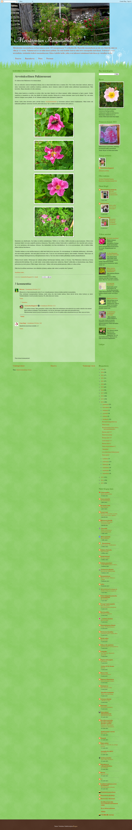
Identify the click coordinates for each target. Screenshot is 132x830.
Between (22, 289)
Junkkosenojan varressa (108, 732)
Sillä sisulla (104, 733)
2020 (102, 384)
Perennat (49, 58)
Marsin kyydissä (105, 218)
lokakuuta (105, 410)
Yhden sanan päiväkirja (107, 694)
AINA (102, 584)
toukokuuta (106, 461)
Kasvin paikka (105, 612)
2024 (102, 372)
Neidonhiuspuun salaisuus (108, 787)
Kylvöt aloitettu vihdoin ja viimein (108, 578)
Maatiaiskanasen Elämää (108, 625)
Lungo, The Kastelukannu (108, 627)
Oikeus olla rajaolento (107, 645)
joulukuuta (106, 404)
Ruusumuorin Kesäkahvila (108, 190)
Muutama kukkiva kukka (107, 681)
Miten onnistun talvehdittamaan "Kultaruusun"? (111, 269)
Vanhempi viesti (89, 365)
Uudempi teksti (18, 365)
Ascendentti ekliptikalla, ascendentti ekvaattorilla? (113, 221)
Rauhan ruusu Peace (112, 298)
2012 (102, 480)
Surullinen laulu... (20, 272)
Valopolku (104, 651)
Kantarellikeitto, (105, 538)
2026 (102, 369)
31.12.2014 (104, 753)
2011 (102, 483)
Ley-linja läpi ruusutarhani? (110, 284)
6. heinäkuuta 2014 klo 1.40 (34, 323)
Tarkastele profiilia (104, 171)
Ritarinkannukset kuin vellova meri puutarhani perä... (110, 428)
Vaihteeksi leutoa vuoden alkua (109, 633)
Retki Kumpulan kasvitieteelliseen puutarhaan (108, 606)
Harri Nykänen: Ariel (106, 687)
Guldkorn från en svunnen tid (108, 591)
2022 (102, 378)
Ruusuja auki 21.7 (107, 432)
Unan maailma (105, 492)
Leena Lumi (104, 512)
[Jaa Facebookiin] (48, 277)
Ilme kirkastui (104, 507)
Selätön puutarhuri (106, 563)
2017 (102, 393)
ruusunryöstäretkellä (51, 101)
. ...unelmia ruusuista (107, 619)
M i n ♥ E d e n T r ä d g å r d (109, 589)
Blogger (75, 826)
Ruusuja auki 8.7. (106, 443)
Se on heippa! (104, 767)
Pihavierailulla (105, 551)
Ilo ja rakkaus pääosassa (108, 808)
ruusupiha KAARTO (107, 751)
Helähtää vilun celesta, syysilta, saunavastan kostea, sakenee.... (109, 514)
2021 (102, 381)
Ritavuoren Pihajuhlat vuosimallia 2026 (106, 522)
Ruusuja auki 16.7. (107, 438)
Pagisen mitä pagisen (107, 660)
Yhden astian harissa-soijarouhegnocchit (106, 531)
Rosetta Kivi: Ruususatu (108, 799)
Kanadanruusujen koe (111, 181)
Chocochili (104, 529)
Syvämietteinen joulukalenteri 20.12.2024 (111, 313)
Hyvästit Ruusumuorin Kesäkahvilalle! (113, 192)
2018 (102, 390)
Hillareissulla (105, 425)
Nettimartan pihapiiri (107, 570)
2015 (102, 399)
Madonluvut (104, 686)
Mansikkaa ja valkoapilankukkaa (106, 765)
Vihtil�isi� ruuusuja (107, 815)
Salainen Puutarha (106, 550)
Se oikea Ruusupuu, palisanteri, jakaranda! (113, 254)
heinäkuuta (106, 419)
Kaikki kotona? (105, 556)
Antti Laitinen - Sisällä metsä (108, 545)
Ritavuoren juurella (106, 520)
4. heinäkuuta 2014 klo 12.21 (48, 306)
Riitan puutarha (105, 537)
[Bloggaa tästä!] (45, 277)
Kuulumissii (104, 661)
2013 (102, 477)
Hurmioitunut (105, 543)
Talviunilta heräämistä (107, 707)
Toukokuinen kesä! (106, 674)
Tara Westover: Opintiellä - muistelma (108, 654)
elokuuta (105, 416)
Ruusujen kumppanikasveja (109, 422)
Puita (40, 58)
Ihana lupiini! (105, 455)
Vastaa (21, 298)
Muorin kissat (105, 204)
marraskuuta (106, 407)
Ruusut (103, 773)
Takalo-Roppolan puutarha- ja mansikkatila (109, 596)
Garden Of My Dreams (107, 666)
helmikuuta (106, 470)
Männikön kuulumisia (107, 692)
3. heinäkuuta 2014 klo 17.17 (32, 289)
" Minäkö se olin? (105, 700)
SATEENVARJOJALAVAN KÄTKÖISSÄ (109, 785)
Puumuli (103, 738)
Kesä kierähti (104, 640)
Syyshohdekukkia (105, 500)
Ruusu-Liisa (104, 673)
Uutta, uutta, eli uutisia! (107, 759)
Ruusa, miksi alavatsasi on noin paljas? (112, 206)
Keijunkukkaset (105, 576)
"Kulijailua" (105, 449)
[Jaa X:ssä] (47, 277)
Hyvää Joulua (104, 599)
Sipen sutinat (105, 743)
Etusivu (18, 58)
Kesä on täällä (104, 620)
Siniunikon (104, 706)
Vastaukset (24, 302)
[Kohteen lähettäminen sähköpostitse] (43, 277)
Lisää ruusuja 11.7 (107, 440)
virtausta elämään (106, 699)
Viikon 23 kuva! (111, 328)
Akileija (103, 811)
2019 (102, 387)
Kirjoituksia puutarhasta (108, 792)
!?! (102, 779)
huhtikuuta (106, 464)
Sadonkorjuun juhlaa (106, 715)
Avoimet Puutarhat (104, 179)
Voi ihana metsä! (105, 558)
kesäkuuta (105, 458)
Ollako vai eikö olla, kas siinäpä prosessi (109, 745)
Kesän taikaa (104, 638)
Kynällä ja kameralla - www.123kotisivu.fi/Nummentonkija (109, 803)
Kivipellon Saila (105, 506)
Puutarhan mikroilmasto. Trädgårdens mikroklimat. (107, 725)
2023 (102, 375)
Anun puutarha (105, 499)
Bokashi (103, 668)
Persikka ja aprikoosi (106, 614)
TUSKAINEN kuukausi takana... (109, 564)
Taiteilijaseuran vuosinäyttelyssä (109, 646)
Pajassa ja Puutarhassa (107, 679)
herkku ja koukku (106, 758)
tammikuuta (106, 473)
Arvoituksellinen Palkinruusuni (110, 452)
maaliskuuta (106, 467)
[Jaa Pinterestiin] (50, 277)
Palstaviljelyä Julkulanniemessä (106, 713)
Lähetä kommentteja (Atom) (24, 370)
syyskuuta (105, 413)
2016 (102, 396)
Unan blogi (23, 323)
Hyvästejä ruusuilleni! (113, 238)
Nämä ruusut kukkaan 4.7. (109, 446)
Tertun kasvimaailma (107, 632)
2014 (102, 402)
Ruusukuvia (29, 58)
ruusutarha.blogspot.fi (30, 306)
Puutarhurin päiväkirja (108, 795)
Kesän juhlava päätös (106, 494)
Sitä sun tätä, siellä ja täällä (108, 571)
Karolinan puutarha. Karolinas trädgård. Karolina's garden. (107, 721)
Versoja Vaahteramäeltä (108, 604)
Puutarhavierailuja (107, 435)
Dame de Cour (104, 774)
